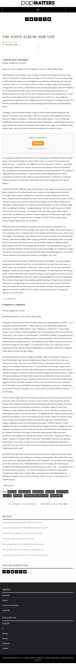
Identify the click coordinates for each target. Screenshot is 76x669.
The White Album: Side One (53, 504)
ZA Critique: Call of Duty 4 (22, 504)
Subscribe (38, 143)
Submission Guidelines (10, 605)
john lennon (50, 492)
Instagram (6, 643)
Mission (5, 600)
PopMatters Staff (11, 42)
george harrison (24, 492)
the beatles (18, 496)
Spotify (5, 638)
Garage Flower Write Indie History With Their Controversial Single (25, 555)
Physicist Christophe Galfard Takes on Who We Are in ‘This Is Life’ (25, 528)
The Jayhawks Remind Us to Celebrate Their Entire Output (23, 544)
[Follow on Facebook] (36, 19)
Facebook (5, 623)
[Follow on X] (27, 19)
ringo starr (7, 496)
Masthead (5, 595)
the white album (56, 496)
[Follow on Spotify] (49, 19)
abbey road (12, 492)
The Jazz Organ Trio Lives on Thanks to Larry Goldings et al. (23, 550)
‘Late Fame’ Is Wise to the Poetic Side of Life (18, 539)
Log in (46, 148)
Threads (5, 648)
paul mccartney (62, 492)
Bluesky (5, 633)
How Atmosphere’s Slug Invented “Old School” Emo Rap (22, 522)
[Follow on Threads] (45, 19)
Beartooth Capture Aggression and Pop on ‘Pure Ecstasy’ (22, 533)
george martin (38, 492)
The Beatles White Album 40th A (36, 496)
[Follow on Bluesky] (31, 19)
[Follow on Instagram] (40, 19)
